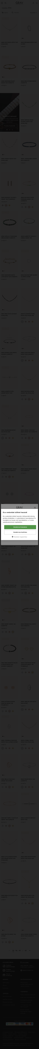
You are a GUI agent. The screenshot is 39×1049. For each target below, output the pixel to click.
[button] (19, 537)
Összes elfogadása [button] (20, 527)
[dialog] (19, 524)
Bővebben (26, 522)
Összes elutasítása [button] (20, 532)
